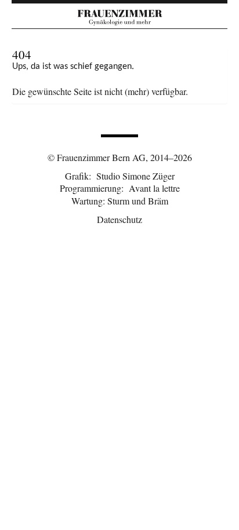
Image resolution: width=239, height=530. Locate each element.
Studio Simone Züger (135, 176)
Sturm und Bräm (137, 201)
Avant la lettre (154, 188)
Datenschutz (119, 219)
